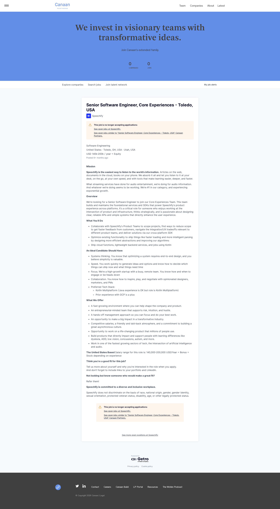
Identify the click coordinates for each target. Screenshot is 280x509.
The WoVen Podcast (172, 487)
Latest (221, 6)
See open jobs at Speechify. (107, 129)
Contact (95, 487)
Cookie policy (147, 466)
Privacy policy (133, 466)
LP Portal (138, 487)
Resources (152, 487)
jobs (94, 84)
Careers (107, 487)
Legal (102, 496)
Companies (196, 6)
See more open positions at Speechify (140, 435)
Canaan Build (122, 487)
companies (72, 84)
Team (182, 6)
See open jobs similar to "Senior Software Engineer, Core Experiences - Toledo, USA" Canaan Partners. (138, 134)
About (210, 6)
